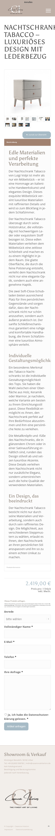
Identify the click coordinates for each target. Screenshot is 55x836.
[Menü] (47, 10)
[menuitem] (28, 2)
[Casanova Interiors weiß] (23, 10)
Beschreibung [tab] (12, 142)
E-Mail (9, 642)
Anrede (9, 611)
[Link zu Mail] (48, 826)
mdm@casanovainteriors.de (38, 763)
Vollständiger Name (18, 626)
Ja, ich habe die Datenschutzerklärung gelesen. (26, 717)
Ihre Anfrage (13, 672)
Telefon (10, 657)
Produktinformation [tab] (13, 567)
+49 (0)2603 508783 (15, 763)
